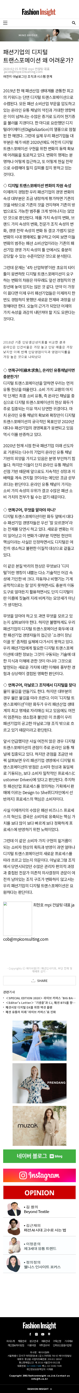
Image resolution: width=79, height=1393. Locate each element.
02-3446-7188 (34, 1365)
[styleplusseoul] (39, 1083)
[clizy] (39, 1126)
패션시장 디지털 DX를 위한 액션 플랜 (29, 1007)
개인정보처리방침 (16, 1345)
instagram (36, 1334)
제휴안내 (45, 1341)
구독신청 (57, 1341)
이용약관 (31, 1345)
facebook (30, 1334)
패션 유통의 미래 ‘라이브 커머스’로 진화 (31, 1012)
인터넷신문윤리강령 (62, 1345)
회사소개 (10, 1341)
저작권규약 (44, 1345)
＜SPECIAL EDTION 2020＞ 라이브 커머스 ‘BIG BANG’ (42, 998)
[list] (39, 1041)
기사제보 (68, 1341)
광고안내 (33, 1341)
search (74, 23)
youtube (42, 1334)
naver (49, 1334)
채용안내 (22, 1341)
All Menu (5, 23)
